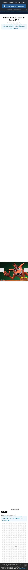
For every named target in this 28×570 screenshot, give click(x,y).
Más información (22, 568)
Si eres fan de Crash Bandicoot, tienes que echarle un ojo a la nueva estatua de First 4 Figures (14, 26)
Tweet (5, 511)
